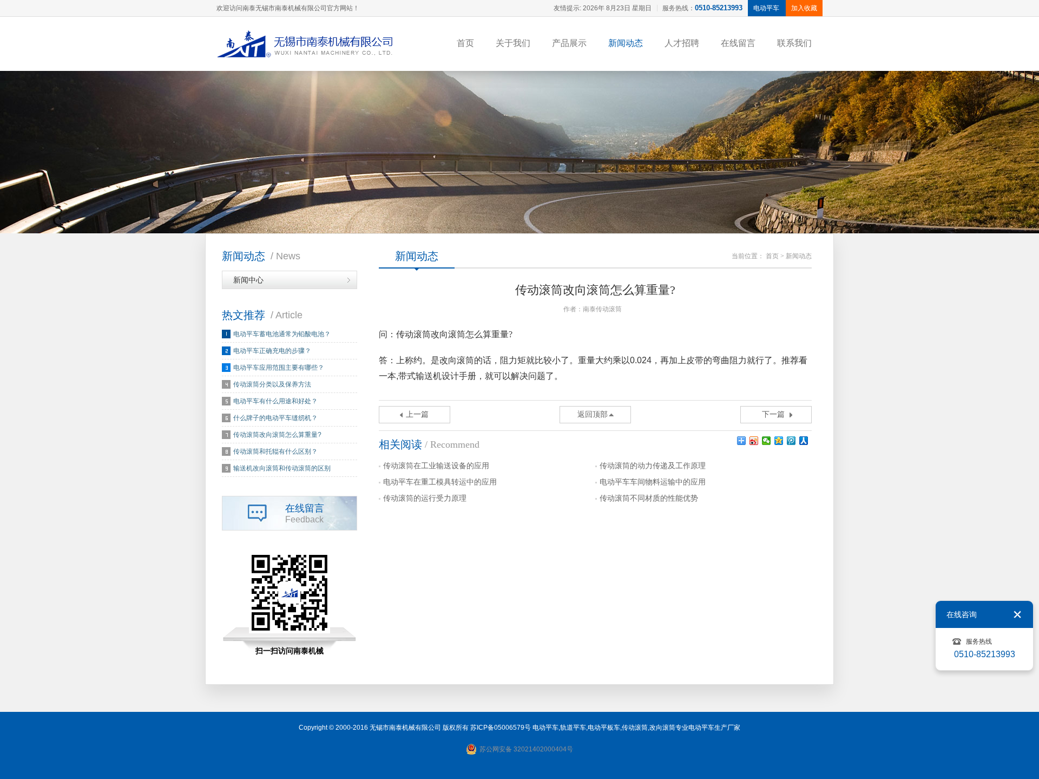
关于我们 (513, 43)
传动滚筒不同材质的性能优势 (649, 498)
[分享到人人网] (803, 440)
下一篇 (773, 414)
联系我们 (794, 43)
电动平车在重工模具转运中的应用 (440, 482)
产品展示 (569, 43)
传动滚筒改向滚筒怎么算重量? (277, 434)
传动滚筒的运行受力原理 (424, 498)
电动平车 (545, 727)
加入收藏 (804, 8)
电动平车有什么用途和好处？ (275, 401)
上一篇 (417, 414)
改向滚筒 (662, 727)
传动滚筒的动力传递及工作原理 (653, 466)
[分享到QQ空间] (779, 440)
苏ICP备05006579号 (500, 727)
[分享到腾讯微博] (791, 440)
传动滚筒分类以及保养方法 (272, 384)
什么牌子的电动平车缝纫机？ (275, 418)
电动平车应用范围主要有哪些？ (278, 367)
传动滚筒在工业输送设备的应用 (436, 466)
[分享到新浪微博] (754, 440)
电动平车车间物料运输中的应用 (653, 482)
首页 (465, 43)
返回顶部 (592, 414)
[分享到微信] (766, 440)
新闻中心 (248, 280)
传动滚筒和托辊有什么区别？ (275, 451)
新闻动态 (625, 43)
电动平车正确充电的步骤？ (272, 351)
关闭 (1017, 614)
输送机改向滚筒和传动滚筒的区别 (282, 468)
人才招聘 (682, 43)
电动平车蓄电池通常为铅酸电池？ (282, 334)
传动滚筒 (635, 727)
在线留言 (738, 43)
